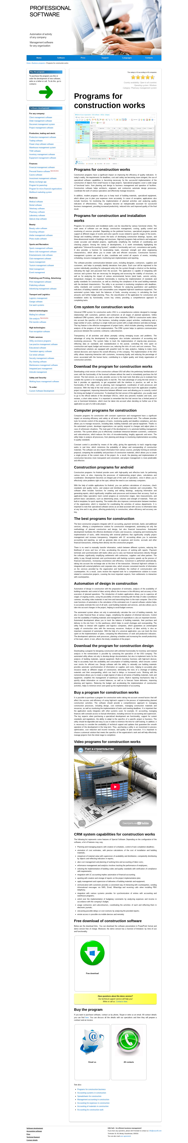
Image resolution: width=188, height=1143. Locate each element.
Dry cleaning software (38, 362)
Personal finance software (39, 171)
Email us (92, 1062)
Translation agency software (40, 351)
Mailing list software (37, 315)
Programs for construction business (91, 1089)
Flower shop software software (41, 144)
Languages (127, 58)
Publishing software (37, 285)
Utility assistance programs (40, 341)
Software (61, 58)
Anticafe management (38, 372)
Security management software (41, 358)
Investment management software (42, 178)
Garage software (35, 302)
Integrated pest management (40, 369)
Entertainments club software (41, 255)
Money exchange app (37, 182)
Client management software (40, 117)
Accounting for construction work (90, 1110)
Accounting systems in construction (91, 1093)
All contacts (129, 1062)
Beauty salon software (38, 228)
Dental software (35, 205)
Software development (35, 1128)
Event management (37, 272)
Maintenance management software (43, 365)
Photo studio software (38, 239)
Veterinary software (37, 209)
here (87, 1017)
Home (38, 58)
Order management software (40, 121)
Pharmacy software (37, 212)
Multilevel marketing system (40, 192)
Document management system (42, 124)
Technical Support (33, 1137)
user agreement (125, 1136)
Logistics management (38, 298)
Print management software (40, 282)
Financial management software (42, 167)
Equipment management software (42, 158)
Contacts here (121, 1001)
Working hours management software (44, 381)
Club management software (40, 259)
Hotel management (36, 269)
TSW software (35, 151)
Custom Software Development (41, 391)
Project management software (41, 128)
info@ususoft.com (155, 1131)
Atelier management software (41, 235)
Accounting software (34, 1131)
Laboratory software (37, 215)
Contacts (149, 58)
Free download (92, 973)
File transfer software (37, 322)
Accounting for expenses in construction (93, 1103)
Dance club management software (42, 252)
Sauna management (37, 262)
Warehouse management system (42, 148)
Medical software (36, 202)
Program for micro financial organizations (45, 189)
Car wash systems (36, 305)
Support (105, 58)
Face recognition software (39, 332)
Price (83, 58)
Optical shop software (38, 219)
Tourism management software (41, 265)
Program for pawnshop (38, 185)
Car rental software (36, 355)
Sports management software (41, 248)
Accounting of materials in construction (92, 1106)
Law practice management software (43, 344)
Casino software (35, 175)
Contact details (32, 1140)
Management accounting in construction (93, 1100)
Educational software (37, 348)
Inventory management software (42, 154)
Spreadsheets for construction (89, 1096)
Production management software (42, 137)
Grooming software (36, 232)
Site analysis (34, 319)
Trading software (36, 141)
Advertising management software (42, 289)
